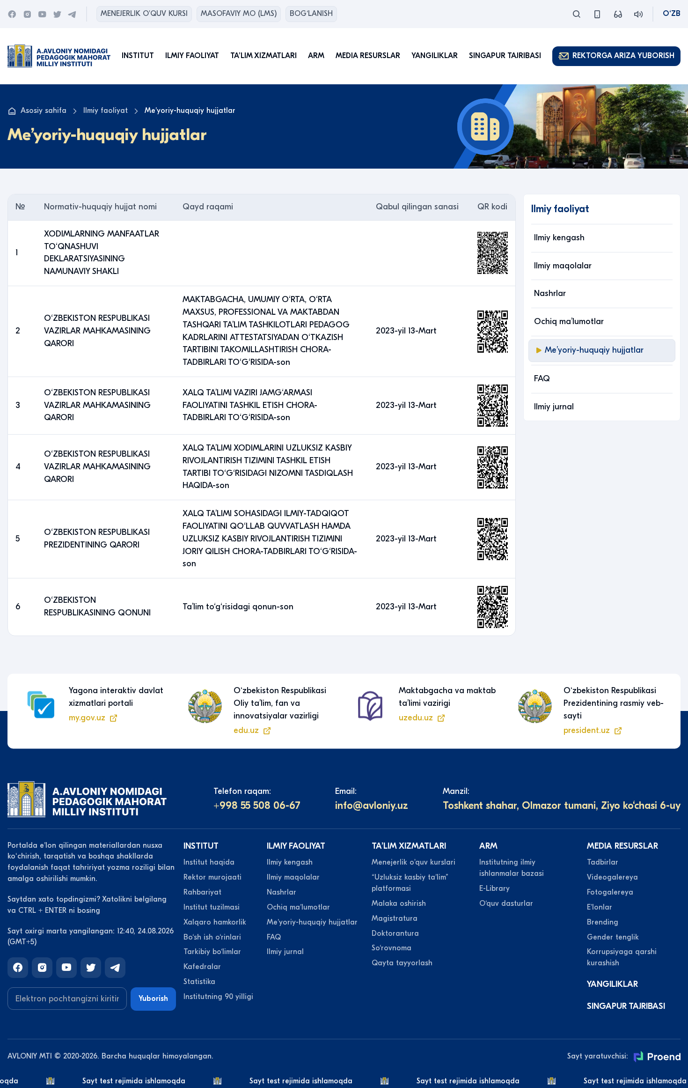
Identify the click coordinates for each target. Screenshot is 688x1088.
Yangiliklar (434, 56)
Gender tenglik (613, 937)
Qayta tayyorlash (402, 963)
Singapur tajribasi (505, 56)
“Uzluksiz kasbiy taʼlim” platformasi (410, 883)
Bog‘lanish (311, 13)
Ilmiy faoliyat (105, 110)
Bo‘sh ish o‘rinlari (212, 937)
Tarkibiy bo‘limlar (212, 951)
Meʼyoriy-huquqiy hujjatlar (594, 350)
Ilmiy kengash (559, 238)
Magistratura (394, 918)
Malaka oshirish (399, 903)
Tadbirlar (602, 862)
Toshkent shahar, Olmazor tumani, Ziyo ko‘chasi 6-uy (562, 805)
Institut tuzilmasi (211, 907)
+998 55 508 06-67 (256, 805)
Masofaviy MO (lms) (239, 13)
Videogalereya (612, 877)
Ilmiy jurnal (554, 407)
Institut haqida (208, 862)
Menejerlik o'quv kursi (144, 13)
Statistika (199, 981)
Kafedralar (202, 966)
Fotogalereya (610, 892)
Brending (602, 922)
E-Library (494, 888)
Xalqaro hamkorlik (214, 922)
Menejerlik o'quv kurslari (413, 862)
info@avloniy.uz (371, 805)
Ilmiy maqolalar (563, 266)
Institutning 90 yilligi (218, 996)
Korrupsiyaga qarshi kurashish (622, 957)
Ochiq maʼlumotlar (569, 321)
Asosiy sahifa (43, 110)
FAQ (542, 379)
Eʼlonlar (599, 907)
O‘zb (672, 13)
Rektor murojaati (212, 877)
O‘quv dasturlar (506, 903)
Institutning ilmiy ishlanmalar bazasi (511, 868)
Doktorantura (395, 933)
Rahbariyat (202, 892)
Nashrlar (550, 293)
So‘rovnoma (391, 948)
